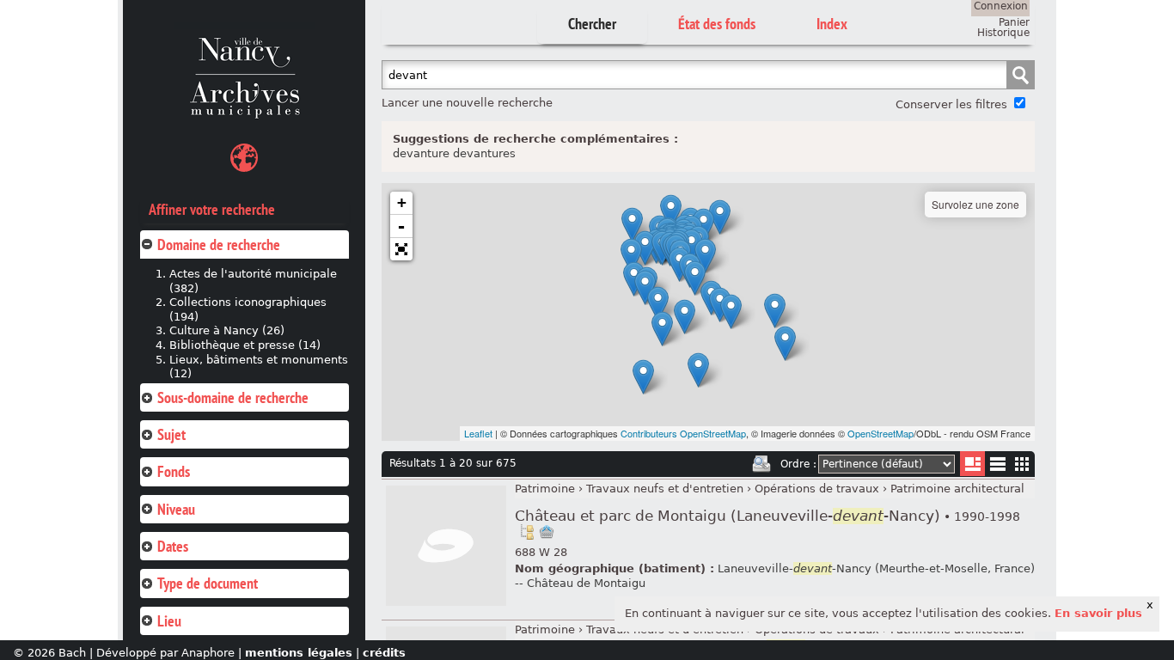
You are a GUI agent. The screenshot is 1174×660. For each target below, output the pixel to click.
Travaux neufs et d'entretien (664, 488)
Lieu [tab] (169, 621)
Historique (1003, 33)
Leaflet (478, 433)
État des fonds (716, 24)
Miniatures (1022, 463)
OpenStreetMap (880, 433)
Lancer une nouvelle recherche (467, 102)
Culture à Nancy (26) (226, 330)
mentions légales (298, 652)
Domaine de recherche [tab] (218, 244)
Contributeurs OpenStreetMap (683, 433)
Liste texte (997, 467)
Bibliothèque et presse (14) (245, 345)
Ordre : (798, 464)
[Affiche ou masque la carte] (244, 160)
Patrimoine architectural (957, 488)
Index (831, 24)
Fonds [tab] (173, 471)
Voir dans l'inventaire (527, 532)
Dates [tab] (172, 546)
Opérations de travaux (817, 488)
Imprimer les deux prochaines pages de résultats (761, 464)
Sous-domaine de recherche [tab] (233, 397)
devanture (421, 153)
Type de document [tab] (207, 583)
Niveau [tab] (176, 509)
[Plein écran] (401, 249)
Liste (972, 463)
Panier (1014, 22)
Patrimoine (545, 488)
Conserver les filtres (951, 104)
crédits (384, 652)
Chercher (592, 24)
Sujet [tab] (171, 434)
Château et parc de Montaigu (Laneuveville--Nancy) (767, 516)
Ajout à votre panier (546, 532)
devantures (484, 153)
